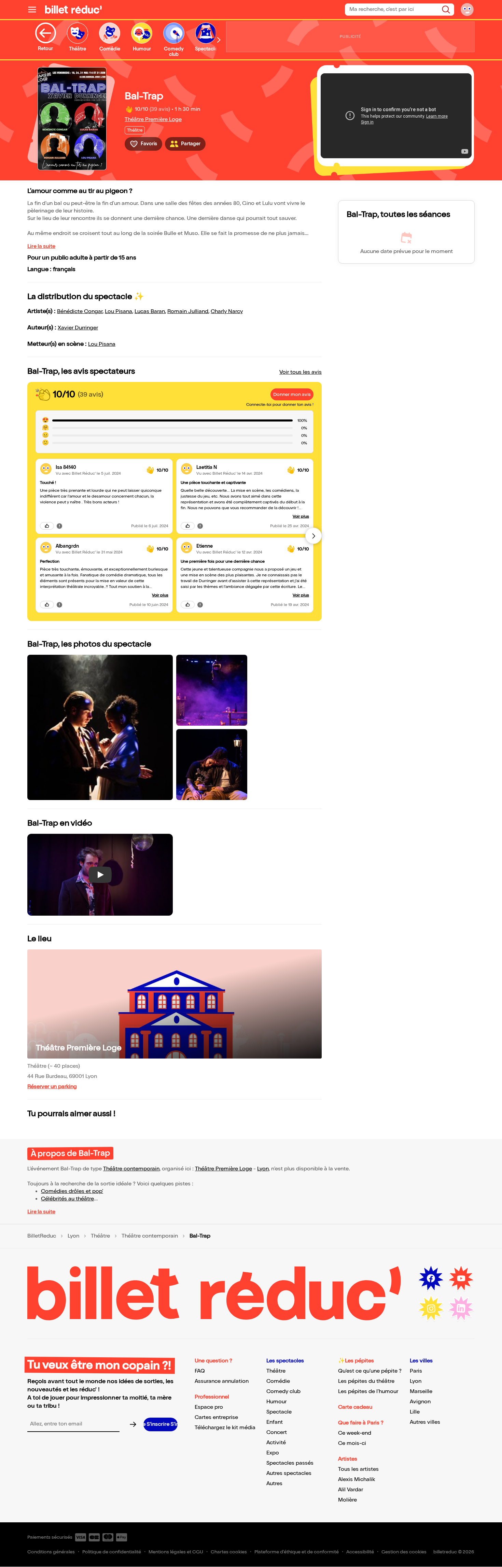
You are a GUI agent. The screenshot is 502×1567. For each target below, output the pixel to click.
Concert (276, 1432)
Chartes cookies (229, 1552)
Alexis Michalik (356, 1479)
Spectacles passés (289, 1463)
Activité (276, 1442)
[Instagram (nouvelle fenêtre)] (431, 1308)
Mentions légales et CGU (176, 1552)
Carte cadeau (355, 1407)
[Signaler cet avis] (59, 526)
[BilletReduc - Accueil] (73, 9)
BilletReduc (41, 1236)
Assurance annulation (222, 1381)
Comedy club (283, 1391)
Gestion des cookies (404, 1552)
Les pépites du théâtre (366, 1381)
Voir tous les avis (300, 372)
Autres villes (425, 1422)
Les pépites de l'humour (368, 1391)
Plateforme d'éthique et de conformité (296, 1552)
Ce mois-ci (352, 1443)
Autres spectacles (288, 1473)
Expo (272, 1453)
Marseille (421, 1391)
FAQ (200, 1371)
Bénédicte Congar (79, 311)
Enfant (274, 1422)
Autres (274, 1483)
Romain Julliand (187, 311)
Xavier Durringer (78, 328)
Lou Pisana (118, 311)
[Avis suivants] (313, 536)
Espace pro (209, 1407)
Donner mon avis (292, 394)
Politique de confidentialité (111, 1552)
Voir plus (160, 595)
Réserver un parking (52, 1086)
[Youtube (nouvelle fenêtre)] (461, 1278)
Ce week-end (354, 1433)
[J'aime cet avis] (47, 526)
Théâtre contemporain (131, 1169)
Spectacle (279, 1412)
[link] (98, 467)
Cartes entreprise (216, 1417)
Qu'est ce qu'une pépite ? (370, 1371)
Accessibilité (360, 1552)
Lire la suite (41, 246)
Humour (276, 1402)
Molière (347, 1500)
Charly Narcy (227, 311)
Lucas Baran (150, 311)
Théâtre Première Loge (153, 119)
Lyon (263, 1169)
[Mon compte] (467, 9)
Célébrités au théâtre (67, 1199)
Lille (415, 1412)
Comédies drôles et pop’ (72, 1191)
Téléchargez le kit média (225, 1427)
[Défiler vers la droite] (219, 39)
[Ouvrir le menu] (34, 9)
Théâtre (100, 1236)
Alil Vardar (350, 1490)
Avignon (420, 1402)
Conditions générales (51, 1552)
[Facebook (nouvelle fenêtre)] (431, 1278)
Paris (416, 1371)
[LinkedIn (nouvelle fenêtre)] (461, 1308)
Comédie (278, 1381)
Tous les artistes (358, 1469)
